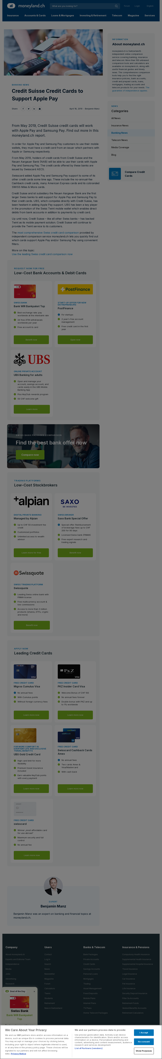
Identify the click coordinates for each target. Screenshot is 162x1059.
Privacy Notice (18, 1053)
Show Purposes (144, 1050)
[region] (81, 1042)
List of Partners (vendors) (88, 1048)
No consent (144, 1041)
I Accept (144, 1032)
